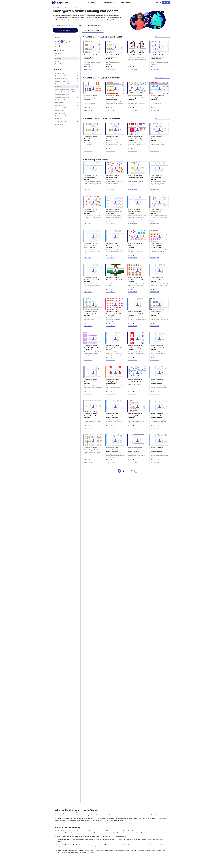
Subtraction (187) (60, 108)
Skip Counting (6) (60, 100)
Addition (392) (59, 105)
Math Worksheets (70, 8)
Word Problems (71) (61, 121)
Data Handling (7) (60, 113)
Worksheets (60, 8)
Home (54, 8)
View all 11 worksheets (162, 119)
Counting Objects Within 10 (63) (65, 92)
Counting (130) (60, 86)
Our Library (126, 3)
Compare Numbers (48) (62, 97)
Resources (58, 53)
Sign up (166, 2)
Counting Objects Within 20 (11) (65, 94)
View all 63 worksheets (162, 78)
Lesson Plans (59, 64)
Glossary (57, 61)
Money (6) (58, 118)
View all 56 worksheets (162, 37)
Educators (108, 3)
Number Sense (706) (61, 75)
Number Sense (89, 8)
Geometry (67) (59, 110)
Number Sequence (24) (62, 84)
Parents (91, 3)
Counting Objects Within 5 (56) (64, 89)
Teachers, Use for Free (93, 30)
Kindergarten (80, 8)
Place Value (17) (60, 102)
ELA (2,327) (59, 125)
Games (57, 56)
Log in (157, 2)
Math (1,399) (59, 73)
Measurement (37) (61, 116)
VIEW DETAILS (88, 69)
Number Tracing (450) (62, 81)
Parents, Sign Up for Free (65, 30)
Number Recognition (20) (62, 78)
